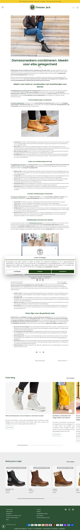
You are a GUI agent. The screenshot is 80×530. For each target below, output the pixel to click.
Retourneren (9, 511)
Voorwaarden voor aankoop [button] (50, 528)
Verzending (9, 509)
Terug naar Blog (40, 360)
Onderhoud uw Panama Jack (13, 515)
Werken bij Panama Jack (43, 517)
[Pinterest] (43, 280)
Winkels (39, 511)
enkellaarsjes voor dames (19, 90)
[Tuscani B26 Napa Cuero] (64, 477)
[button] (9, 411)
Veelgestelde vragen (42, 513)
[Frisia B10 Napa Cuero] (40, 477)
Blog (7, 519)
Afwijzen (40, 271)
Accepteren (62, 271)
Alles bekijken (70, 378)
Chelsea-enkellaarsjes (18, 197)
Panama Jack (13, 524)
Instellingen (17, 271)
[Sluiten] (55, 248)
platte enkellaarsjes (18, 103)
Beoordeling (40, 515)
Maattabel (8, 513)
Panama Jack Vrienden (12, 517)
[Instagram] (40, 280)
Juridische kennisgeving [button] (20, 528)
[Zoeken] (73, 7)
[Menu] (2, 7)
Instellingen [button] (62, 528)
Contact (39, 509)
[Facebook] (37, 280)
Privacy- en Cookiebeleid (45, 267)
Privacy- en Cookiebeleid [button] (35, 528)
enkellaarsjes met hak (18, 164)
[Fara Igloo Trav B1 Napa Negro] (16, 477)
